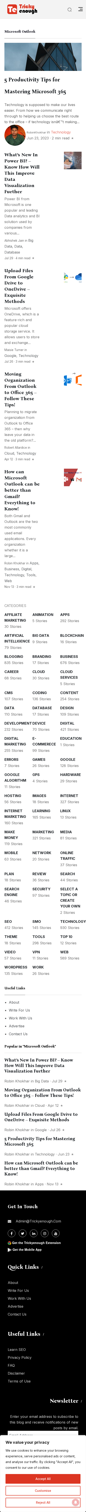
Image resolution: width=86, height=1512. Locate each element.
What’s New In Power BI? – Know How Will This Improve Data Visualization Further (21, 173)
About (14, 1002)
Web (8, 581)
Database (12, 252)
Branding (41, 656)
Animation (42, 614)
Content (69, 693)
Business (11, 569)
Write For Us (19, 1010)
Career (11, 672)
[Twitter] (22, 1233)
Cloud (9, 453)
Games (38, 759)
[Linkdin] (33, 1233)
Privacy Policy (20, 1357)
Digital (26, 569)
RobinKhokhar (36, 132)
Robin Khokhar (14, 563)
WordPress (15, 967)
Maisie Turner (14, 350)
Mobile (11, 853)
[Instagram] (45, 1233)
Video (10, 952)
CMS (8, 693)
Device (39, 723)
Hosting (12, 796)
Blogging (13, 656)
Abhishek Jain (14, 240)
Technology (61, 132)
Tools (31, 575)
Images (39, 796)
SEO (8, 921)
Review (39, 874)
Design (67, 708)
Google (10, 355)
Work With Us (20, 1018)
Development (18, 723)
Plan (9, 874)
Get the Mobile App (27, 1249)
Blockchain (72, 635)
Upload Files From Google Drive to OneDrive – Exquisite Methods (41, 1117)
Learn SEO (17, 1349)
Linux (65, 811)
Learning (41, 811)
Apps (34, 563)
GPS (36, 774)
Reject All (43, 1502)
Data (18, 246)
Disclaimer (16, 1373)
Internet (69, 796)
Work (38, 967)
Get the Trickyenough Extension (36, 1242)
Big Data (40, 635)
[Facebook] (11, 1233)
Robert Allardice (15, 447)
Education (71, 738)
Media (66, 832)
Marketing (43, 832)
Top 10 (66, 936)
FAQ (11, 1365)
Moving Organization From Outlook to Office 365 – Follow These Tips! (20, 389)
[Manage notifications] (75, 1502)
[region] (43, 1473)
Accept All (43, 1479)
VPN (36, 952)
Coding (39, 693)
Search (67, 874)
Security (41, 889)
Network (41, 853)
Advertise (16, 1026)
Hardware (70, 774)
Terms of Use (19, 1381)
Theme (10, 936)
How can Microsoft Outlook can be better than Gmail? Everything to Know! (22, 490)
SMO (36, 921)
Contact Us (18, 1034)
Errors (11, 759)
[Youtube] (56, 1233)
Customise (43, 1490)
